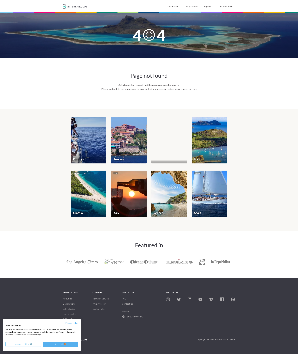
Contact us (127, 303)
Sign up (207, 6)
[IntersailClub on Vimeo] (211, 299)
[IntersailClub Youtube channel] (200, 299)
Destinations (173, 6)
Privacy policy (71, 323)
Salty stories (192, 6)
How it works (69, 314)
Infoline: (132, 314)
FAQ (124, 298)
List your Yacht (226, 6)
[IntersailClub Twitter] (179, 299)
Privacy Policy (99, 303)
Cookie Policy (99, 309)
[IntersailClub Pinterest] (233, 299)
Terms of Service (101, 298)
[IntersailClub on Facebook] (222, 299)
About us (67, 298)
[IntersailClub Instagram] (168, 299)
